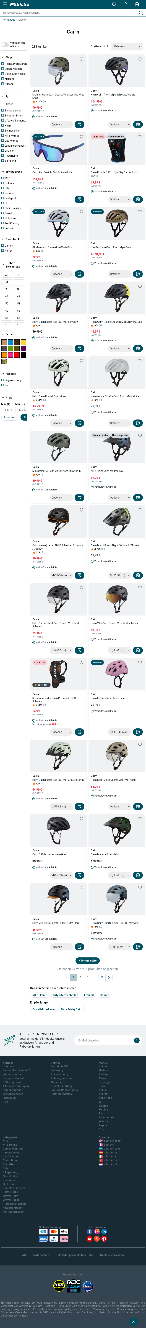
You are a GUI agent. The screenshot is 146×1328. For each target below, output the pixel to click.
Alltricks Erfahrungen (16, 1086)
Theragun (105, 1082)
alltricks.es (111, 1152)
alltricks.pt (110, 1160)
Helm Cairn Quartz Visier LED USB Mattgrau (115, 923)
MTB (6, 1140)
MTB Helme (39, 994)
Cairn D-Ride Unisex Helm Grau (49, 854)
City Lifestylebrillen (65, 994)
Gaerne (103, 1105)
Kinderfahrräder (13, 1207)
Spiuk (102, 1089)
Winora (103, 1121)
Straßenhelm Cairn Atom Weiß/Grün (52, 247)
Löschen (9, 417)
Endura (103, 1074)
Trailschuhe (10, 1160)
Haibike (103, 1070)
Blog (5, 1101)
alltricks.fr (110, 1144)
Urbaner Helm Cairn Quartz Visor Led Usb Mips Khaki (58, 96)
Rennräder (9, 1180)
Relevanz (119, 46)
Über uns (8, 1066)
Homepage (9, 19)
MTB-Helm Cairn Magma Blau (107, 470)
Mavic (102, 1078)
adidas (103, 1066)
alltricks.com (112, 1148)
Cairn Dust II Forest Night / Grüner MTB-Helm (115, 545)
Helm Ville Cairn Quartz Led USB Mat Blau (55, 923)
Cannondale (106, 1117)
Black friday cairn (71, 1009)
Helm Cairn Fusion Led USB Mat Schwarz (55, 321)
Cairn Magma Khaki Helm (105, 854)
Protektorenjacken (14, 1203)
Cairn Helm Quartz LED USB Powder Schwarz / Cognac (57, 547)
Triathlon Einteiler (14, 1187)
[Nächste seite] (109, 977)
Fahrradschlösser (14, 1211)
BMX (5, 1168)
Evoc (102, 1113)
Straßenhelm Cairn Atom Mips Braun (111, 247)
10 (102, 977)
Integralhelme (11, 1152)
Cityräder (8, 1164)
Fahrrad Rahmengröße (65, 1089)
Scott (102, 1129)
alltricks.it (110, 1156)
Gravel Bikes (11, 1176)
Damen (104, 994)
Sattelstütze (10, 1191)
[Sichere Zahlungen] (54, 1235)
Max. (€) (20, 404)
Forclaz (103, 1109)
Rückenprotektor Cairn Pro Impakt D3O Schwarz (54, 700)
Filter (27, 417)
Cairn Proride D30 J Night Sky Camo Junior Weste (114, 174)
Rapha (103, 1125)
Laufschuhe (10, 1156)
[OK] (137, 1040)
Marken (23, 19)
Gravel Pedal (11, 1199)
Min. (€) (5, 404)
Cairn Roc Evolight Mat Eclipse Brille (52, 172)
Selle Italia (105, 1097)
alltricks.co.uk (112, 1140)
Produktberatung (61, 1086)
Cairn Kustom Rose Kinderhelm (108, 698)
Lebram (103, 1093)
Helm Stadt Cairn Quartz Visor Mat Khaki (113, 779)
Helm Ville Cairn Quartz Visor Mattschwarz (114, 623)
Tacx (102, 1086)
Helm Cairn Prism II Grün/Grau (49, 396)
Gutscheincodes (13, 1093)
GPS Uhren (9, 1184)
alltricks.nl (110, 1164)
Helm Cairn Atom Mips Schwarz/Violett (113, 94)
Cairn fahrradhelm (43, 1009)
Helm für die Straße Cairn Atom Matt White (115, 396)
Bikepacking (10, 1172)
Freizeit (89, 994)
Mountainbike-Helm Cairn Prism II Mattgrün (56, 470)
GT (101, 1101)
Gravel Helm (10, 1195)
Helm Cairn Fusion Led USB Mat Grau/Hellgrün (58, 779)
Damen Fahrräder (13, 1148)
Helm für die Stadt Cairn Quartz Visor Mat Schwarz (55, 625)
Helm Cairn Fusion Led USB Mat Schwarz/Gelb (116, 321)
